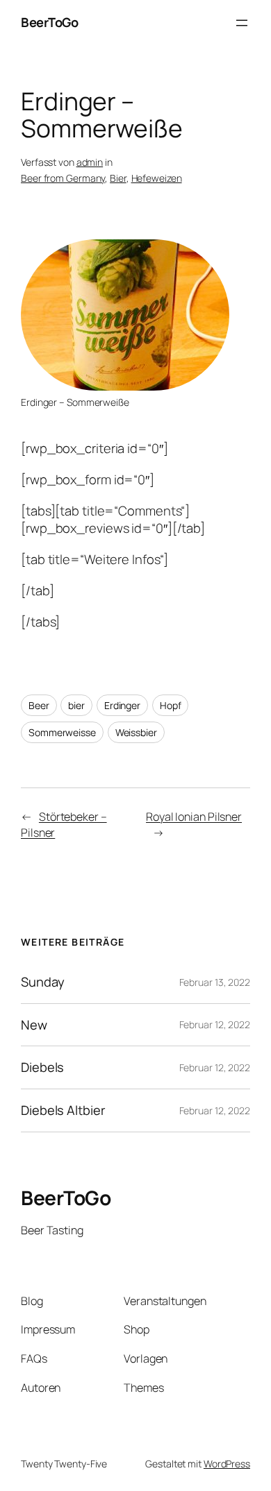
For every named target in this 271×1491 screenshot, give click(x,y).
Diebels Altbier (63, 1110)
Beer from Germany (63, 178)
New (34, 1025)
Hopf (170, 705)
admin (90, 162)
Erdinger (122, 705)
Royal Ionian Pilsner (194, 816)
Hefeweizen (156, 178)
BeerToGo (49, 22)
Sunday (42, 982)
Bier (118, 178)
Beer (38, 705)
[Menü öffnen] (241, 23)
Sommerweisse (62, 732)
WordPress (227, 1463)
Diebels (42, 1067)
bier (76, 705)
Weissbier (136, 732)
